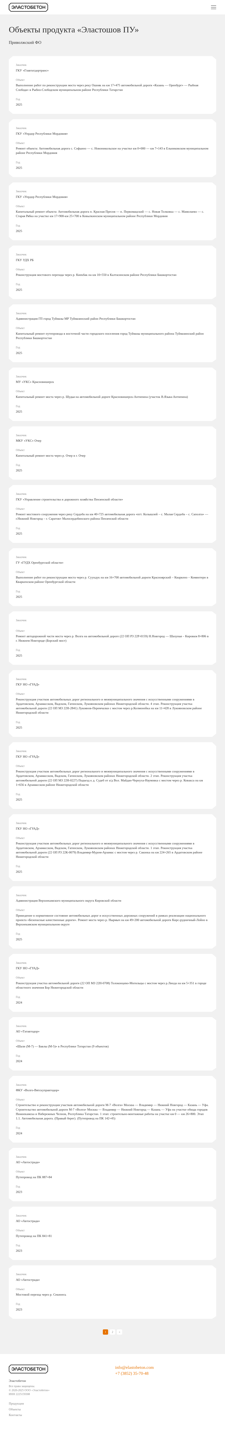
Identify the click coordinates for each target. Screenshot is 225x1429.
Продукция (16, 1403)
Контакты (15, 1415)
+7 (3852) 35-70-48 (132, 1373)
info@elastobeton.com (134, 1367)
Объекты (15, 1409)
